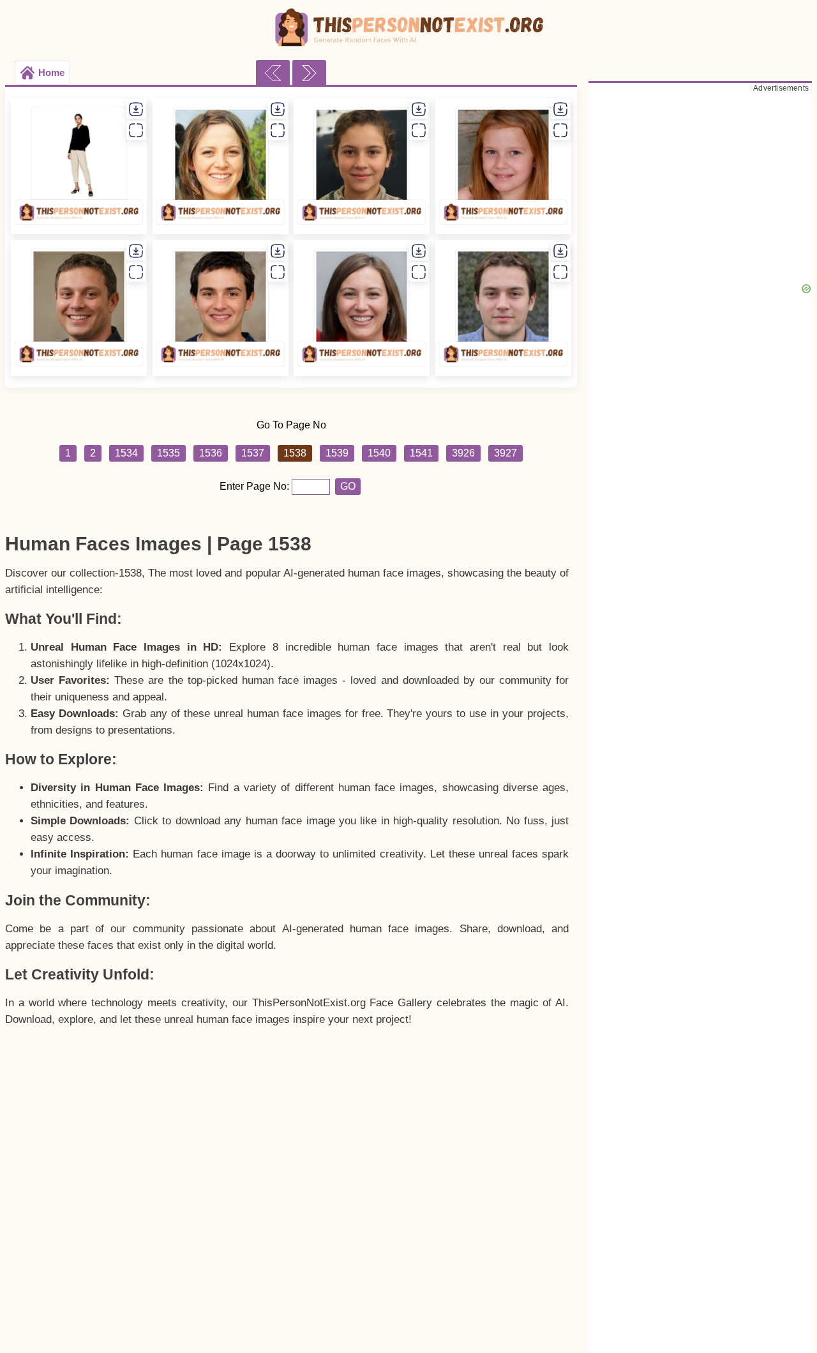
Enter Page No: (256, 486)
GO (348, 486)
